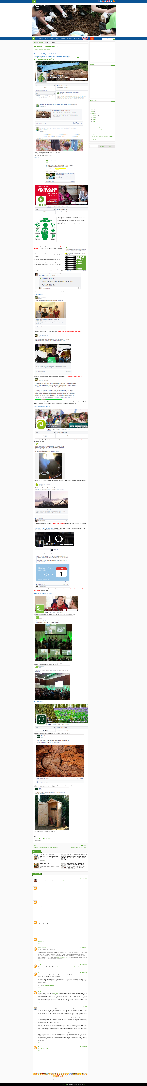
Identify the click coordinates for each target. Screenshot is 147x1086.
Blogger (84, 1084)
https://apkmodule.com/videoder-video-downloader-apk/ (67, 966)
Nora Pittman (40, 1006)
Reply (39, 882)
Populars (94, 146)
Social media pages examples (42, 50)
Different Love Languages (48, 985)
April (94, 119)
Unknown (40, 921)
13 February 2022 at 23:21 (83, 964)
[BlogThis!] (37, 840)
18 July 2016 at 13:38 (83, 878)
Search (114, 39)
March (94, 121)
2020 (92, 102)
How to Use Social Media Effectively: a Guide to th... (103, 136)
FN (38, 1046)
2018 (92, 107)
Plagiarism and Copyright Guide (99, 129)
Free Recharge (41, 887)
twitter (101, 1)
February (95, 139)
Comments (102, 146)
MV (40, 838)
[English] (85, 38)
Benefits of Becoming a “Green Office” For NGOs (102, 125)
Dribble (109, 1)
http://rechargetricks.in (42, 895)
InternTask (51, 38)
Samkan (39, 991)
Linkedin (105, 1)
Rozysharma (40, 964)
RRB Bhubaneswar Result (43, 909)
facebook (99, 1)
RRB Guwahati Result (42, 915)
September (95, 115)
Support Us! (69, 38)
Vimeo (111, 1)
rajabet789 (58, 1017)
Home (33, 38)
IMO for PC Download (42, 926)
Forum (46, 38)
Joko (39, 878)
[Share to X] (38, 840)
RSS (114, 1)
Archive (110, 146)
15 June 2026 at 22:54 (83, 1006)
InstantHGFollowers (42, 947)
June (94, 117)
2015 (92, 113)
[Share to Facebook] (40, 840)
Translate (57, 38)
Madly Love (40, 972)
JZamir (39, 901)
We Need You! (77, 38)
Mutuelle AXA (41, 941)
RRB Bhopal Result (42, 906)
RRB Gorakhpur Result (42, 912)
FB (44, 838)
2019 (92, 105)
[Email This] (35, 840)
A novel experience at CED (44, 1)
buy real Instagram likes (62, 957)
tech (39, 938)
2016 (92, 111)
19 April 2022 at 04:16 (83, 972)
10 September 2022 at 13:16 (82, 991)
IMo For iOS (40, 932)
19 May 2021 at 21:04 (83, 947)
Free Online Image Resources (98, 131)
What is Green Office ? (97, 123)
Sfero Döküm (56, 993)
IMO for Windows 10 (42, 929)
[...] (44, 860)
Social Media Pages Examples (46, 46)
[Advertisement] (102, 51)
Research (63, 38)
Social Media (48, 838)
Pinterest (107, 1)
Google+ (103, 1)
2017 (92, 109)
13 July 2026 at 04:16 (83, 1046)
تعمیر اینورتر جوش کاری (43, 1048)
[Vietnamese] (92, 38)
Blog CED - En (39, 6)
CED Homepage (39, 38)
